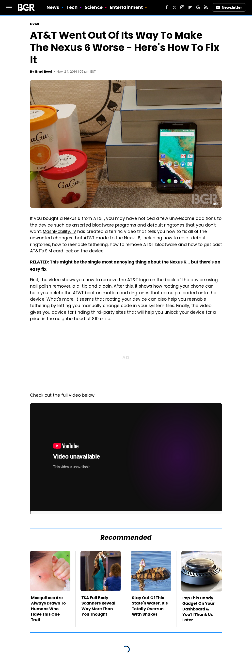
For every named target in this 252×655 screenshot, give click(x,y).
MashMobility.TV (59, 232)
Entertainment (126, 7)
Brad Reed (43, 71)
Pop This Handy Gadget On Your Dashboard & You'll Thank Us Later (198, 609)
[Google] (198, 7)
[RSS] (206, 7)
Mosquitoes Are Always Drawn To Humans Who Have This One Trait (48, 608)
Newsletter (232, 7)
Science (94, 7)
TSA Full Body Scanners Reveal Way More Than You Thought (98, 606)
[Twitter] (174, 7)
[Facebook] (167, 7)
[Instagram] (182, 7)
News (53, 7)
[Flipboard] (190, 7)
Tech (72, 7)
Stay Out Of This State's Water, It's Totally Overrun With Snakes (150, 606)
